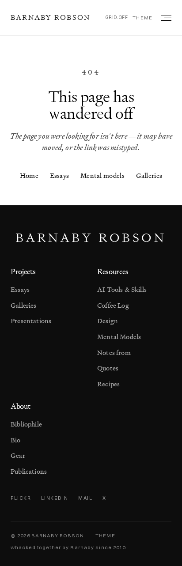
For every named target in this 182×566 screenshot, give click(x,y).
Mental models (102, 175)
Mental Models (119, 337)
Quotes (107, 368)
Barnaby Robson (50, 17)
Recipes (108, 384)
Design (107, 321)
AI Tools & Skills (122, 289)
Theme (143, 18)
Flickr (21, 498)
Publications (29, 471)
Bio (16, 440)
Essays (59, 175)
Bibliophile (26, 424)
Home (29, 175)
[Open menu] (164, 18)
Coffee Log (113, 305)
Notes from (114, 352)
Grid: (117, 17)
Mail (85, 498)
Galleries (149, 175)
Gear (18, 455)
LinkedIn (54, 498)
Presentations (31, 321)
